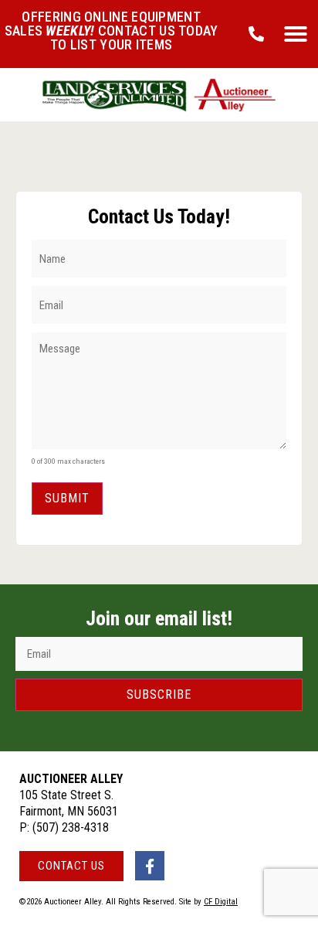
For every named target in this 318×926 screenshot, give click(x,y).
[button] (295, 34)
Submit (67, 498)
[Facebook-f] (149, 865)
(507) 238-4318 (70, 827)
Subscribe (159, 694)
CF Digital (221, 902)
